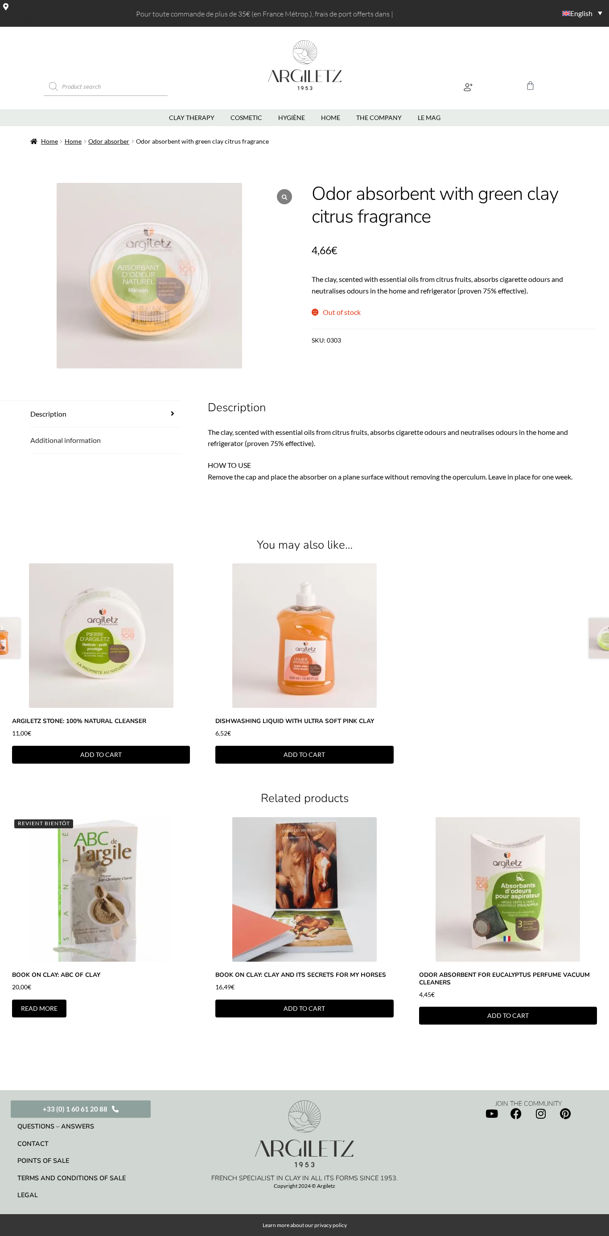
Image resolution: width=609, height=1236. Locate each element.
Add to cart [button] (101, 754)
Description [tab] (48, 413)
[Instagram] (541, 1114)
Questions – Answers (55, 1126)
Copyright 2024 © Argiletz (304, 1185)
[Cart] (530, 85)
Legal (27, 1195)
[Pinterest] (565, 1114)
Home (49, 141)
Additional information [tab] (65, 440)
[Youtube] (492, 1114)
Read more (39, 1008)
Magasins (17, 18)
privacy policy (330, 1225)
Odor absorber (108, 141)
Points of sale (43, 1160)
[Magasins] (5, 6)
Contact (33, 1143)
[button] (468, 86)
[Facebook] (516, 1114)
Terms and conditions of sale (71, 1178)
